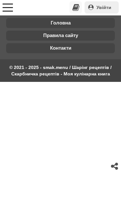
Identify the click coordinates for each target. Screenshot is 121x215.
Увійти (103, 7)
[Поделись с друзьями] (115, 166)
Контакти (60, 48)
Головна (61, 22)
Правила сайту (60, 35)
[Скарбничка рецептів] (76, 7)
